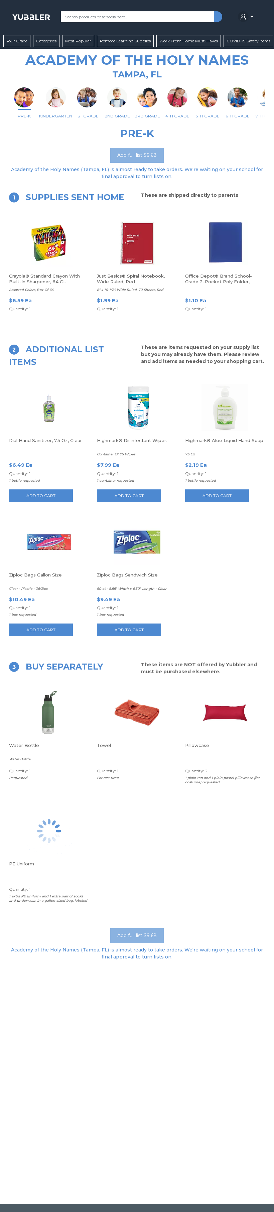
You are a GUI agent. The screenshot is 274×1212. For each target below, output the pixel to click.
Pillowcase (197, 745)
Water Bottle (24, 745)
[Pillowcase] (224, 712)
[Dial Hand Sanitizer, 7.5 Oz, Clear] (49, 408)
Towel (104, 745)
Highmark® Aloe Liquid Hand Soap (224, 440)
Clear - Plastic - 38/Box (28, 588)
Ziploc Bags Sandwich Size (127, 574)
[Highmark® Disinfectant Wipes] (137, 407)
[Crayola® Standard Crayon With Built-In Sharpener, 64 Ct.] (49, 243)
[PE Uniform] (49, 831)
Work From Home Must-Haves (188, 40)
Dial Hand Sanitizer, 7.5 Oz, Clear (45, 440)
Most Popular (78, 40)
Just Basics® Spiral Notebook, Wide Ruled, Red (131, 278)
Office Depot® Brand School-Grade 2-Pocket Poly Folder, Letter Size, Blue (218, 281)
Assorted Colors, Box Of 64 (31, 290)
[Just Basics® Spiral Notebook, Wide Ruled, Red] (137, 243)
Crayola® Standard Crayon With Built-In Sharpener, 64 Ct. (44, 278)
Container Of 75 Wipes (116, 454)
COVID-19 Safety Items (248, 40)
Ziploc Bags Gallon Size (35, 574)
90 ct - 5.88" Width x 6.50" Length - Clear (131, 588)
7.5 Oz (190, 454)
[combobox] (137, 16)
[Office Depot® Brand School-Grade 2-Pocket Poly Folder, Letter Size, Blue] (224, 243)
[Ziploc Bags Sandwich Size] (137, 542)
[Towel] (137, 712)
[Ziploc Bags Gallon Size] (49, 542)
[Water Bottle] (49, 712)
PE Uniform (21, 863)
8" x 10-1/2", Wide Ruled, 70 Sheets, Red (130, 290)
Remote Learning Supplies (125, 40)
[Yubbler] (31, 16)
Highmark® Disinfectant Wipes (132, 440)
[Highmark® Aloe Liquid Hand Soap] (224, 407)
